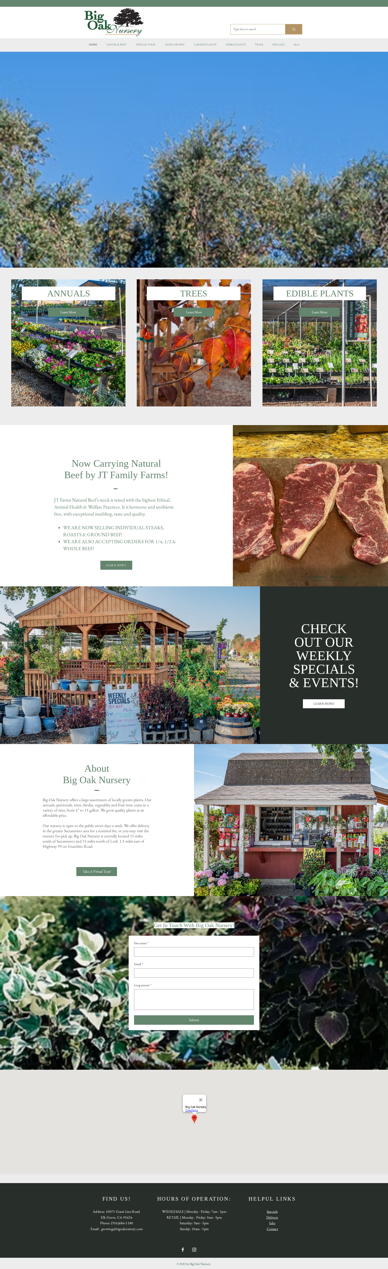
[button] (174, 44)
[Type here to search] (293, 29)
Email (138, 964)
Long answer (143, 985)
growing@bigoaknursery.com (122, 1228)
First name (141, 943)
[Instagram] (194, 1249)
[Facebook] (182, 1249)
